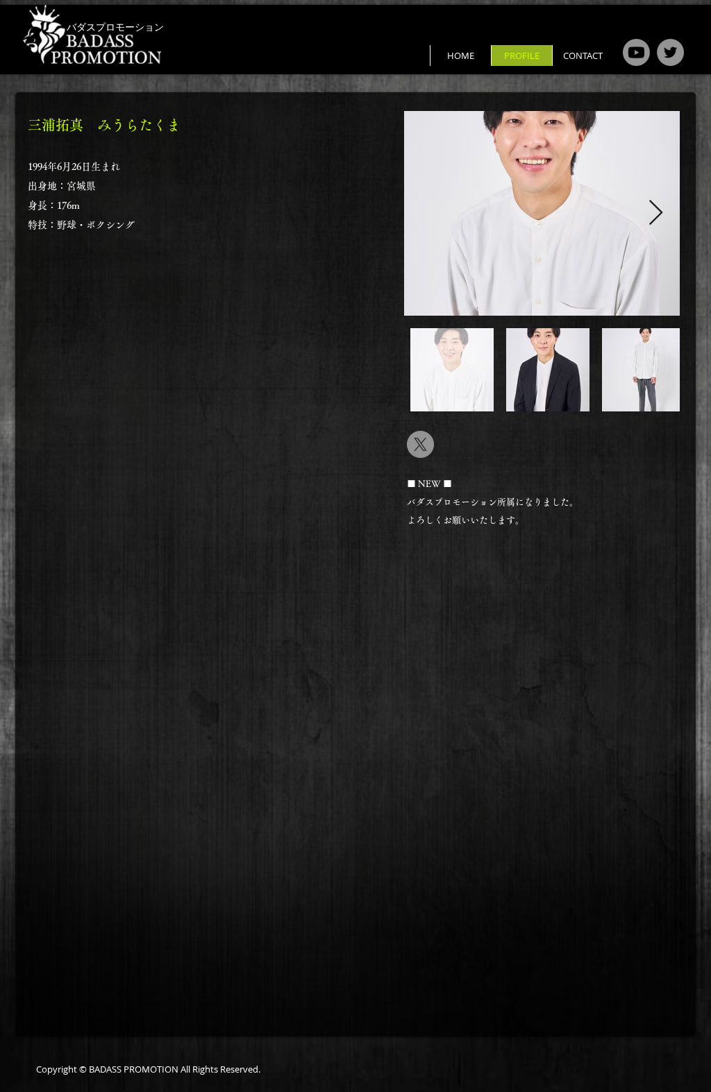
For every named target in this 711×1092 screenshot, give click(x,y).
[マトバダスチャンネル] (636, 52)
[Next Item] (656, 213)
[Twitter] (670, 52)
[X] (420, 444)
